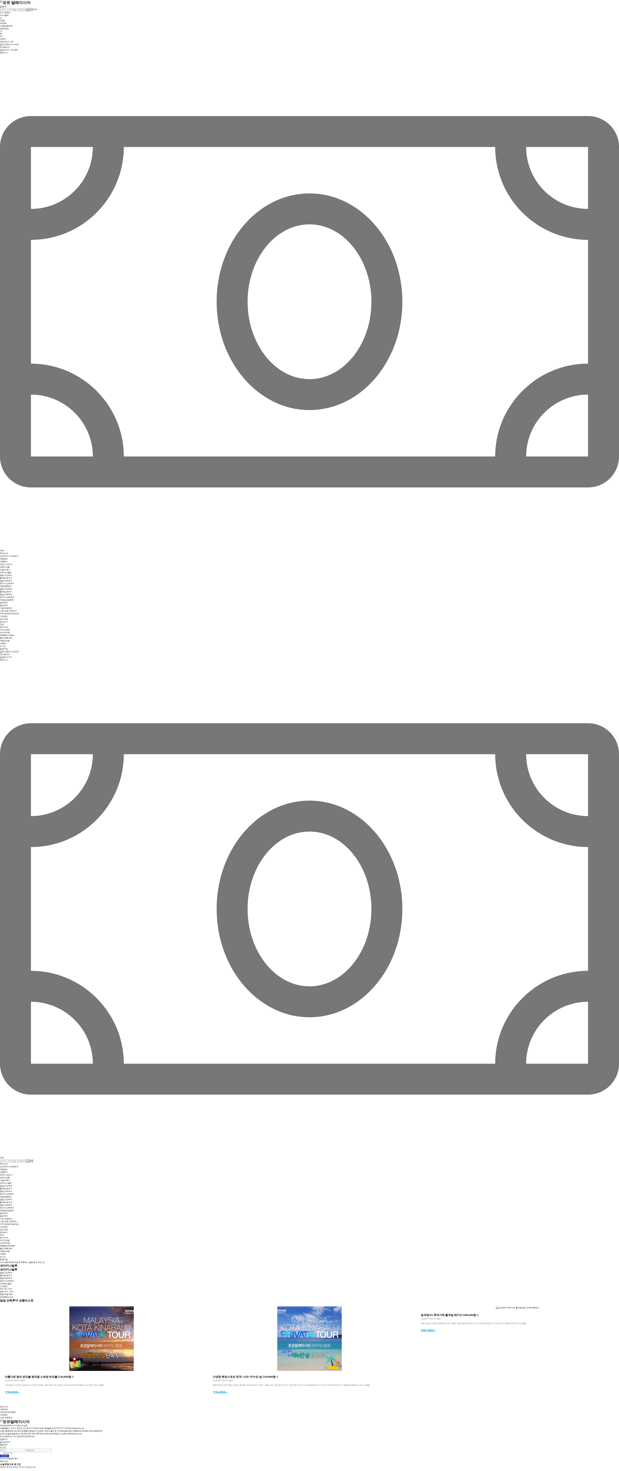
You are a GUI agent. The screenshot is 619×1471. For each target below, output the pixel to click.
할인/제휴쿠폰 (6, 638)
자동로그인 (8, 1453)
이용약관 (4, 1409)
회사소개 (4, 627)
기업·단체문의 (6, 1219)
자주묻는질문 (6, 1284)
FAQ (2, 624)
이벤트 (3, 643)
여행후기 (4, 561)
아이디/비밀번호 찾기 (9, 1458)
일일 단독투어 (6, 581)
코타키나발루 (6, 572)
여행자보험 (5, 641)
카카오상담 (5, 630)
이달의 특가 (5, 570)
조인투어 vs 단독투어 (9, 556)
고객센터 (4, 616)
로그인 (3, 646)
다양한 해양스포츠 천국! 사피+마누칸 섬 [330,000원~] (245, 1376)
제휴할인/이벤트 (7, 635)
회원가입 (4, 649)
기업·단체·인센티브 (8, 611)
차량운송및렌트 (7, 600)
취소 (36, 9)
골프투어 (4, 603)
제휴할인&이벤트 (7, 1246)
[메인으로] (15, 2)
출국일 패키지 (6, 578)
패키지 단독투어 (7, 583)
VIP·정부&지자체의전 (9, 614)
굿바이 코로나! (6, 564)
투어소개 (4, 553)
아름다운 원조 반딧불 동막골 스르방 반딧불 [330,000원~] (39, 1376)
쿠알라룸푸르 (6, 586)
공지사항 (4, 619)
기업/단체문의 (6, 608)
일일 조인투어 (6, 575)
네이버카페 (5, 632)
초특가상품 (5, 567)
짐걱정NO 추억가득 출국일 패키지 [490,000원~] (449, 1315)
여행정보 (4, 559)
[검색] (3, 6)
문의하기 (4, 622)
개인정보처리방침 (7, 1412)
